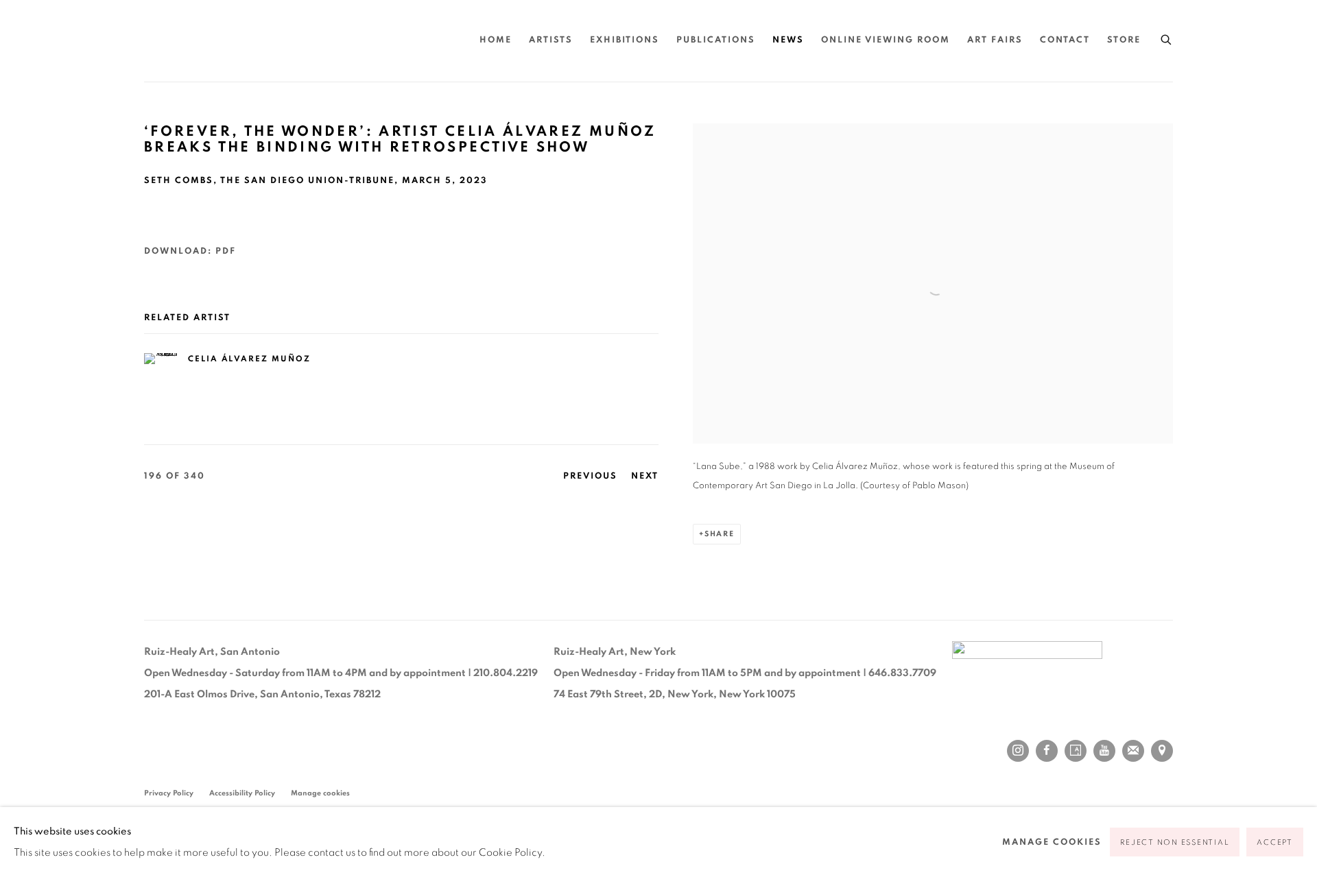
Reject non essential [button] (1174, 842)
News (788, 40)
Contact (1065, 40)
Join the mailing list (1133, 751)
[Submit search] (1167, 38)
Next (644, 476)
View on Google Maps (1162, 751)
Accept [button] (1275, 842)
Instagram (1018, 751)
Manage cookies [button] (320, 793)
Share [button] (719, 534)
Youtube (1104, 751)
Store (1124, 40)
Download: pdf (190, 251)
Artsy (1076, 751)
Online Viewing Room (885, 40)
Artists (551, 40)
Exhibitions (624, 40)
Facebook (1047, 751)
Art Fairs (995, 40)
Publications (715, 40)
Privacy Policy (168, 793)
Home (495, 40)
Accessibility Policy (242, 793)
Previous (590, 476)
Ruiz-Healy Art (274, 40)
